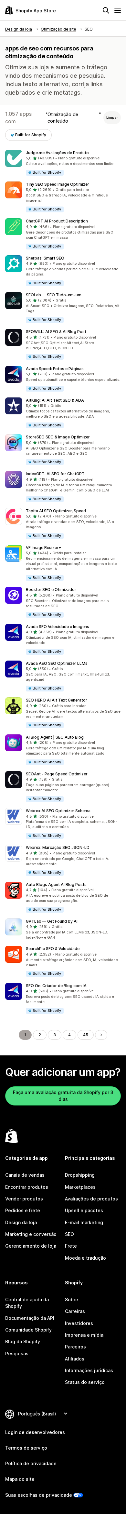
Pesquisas (16, 1353)
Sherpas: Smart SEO (45, 258)
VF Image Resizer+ (43, 547)
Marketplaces (80, 1187)
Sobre (71, 1299)
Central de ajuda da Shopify (27, 1303)
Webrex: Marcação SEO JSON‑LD (57, 847)
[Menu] (117, 10)
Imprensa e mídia (84, 1335)
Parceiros (75, 1346)
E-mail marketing (84, 1222)
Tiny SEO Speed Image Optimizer (57, 184)
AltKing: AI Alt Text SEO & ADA (55, 400)
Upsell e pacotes (84, 1210)
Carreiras (75, 1311)
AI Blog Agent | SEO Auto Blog (55, 737)
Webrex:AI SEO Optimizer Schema (58, 810)
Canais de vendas (25, 1175)
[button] (63, 163)
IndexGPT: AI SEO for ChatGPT (55, 473)
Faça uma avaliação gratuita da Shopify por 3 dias (63, 1096)
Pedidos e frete (22, 1210)
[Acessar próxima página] (101, 1035)
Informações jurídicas (89, 1370)
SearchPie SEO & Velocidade (52, 948)
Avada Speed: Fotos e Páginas (55, 368)
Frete (71, 1246)
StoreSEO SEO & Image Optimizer (58, 437)
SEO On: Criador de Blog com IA (56, 985)
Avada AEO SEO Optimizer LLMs (57, 663)
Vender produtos (24, 1198)
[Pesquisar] (106, 10)
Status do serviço (85, 1382)
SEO (69, 1234)
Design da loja (21, 1222)
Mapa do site (20, 1479)
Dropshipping (80, 1175)
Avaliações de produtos (91, 1198)
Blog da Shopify (22, 1341)
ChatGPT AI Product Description (57, 221)
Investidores (79, 1323)
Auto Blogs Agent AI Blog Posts (56, 884)
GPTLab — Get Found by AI (52, 921)
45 (85, 1034)
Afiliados (74, 1358)
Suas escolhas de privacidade (38, 1495)
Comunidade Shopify (28, 1330)
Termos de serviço (26, 1448)
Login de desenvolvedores (35, 1432)
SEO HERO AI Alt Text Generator (56, 700)
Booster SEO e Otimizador (51, 589)
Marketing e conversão (31, 1234)
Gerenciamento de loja (30, 1246)
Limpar (112, 117)
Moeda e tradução (85, 1258)
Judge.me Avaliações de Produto (57, 152)
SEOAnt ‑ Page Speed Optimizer (57, 773)
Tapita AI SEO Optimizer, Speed (56, 510)
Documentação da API (29, 1318)
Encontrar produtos (26, 1187)
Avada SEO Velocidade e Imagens (57, 626)
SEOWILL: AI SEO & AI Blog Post (56, 331)
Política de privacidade (31, 1463)
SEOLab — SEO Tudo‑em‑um (53, 294)
